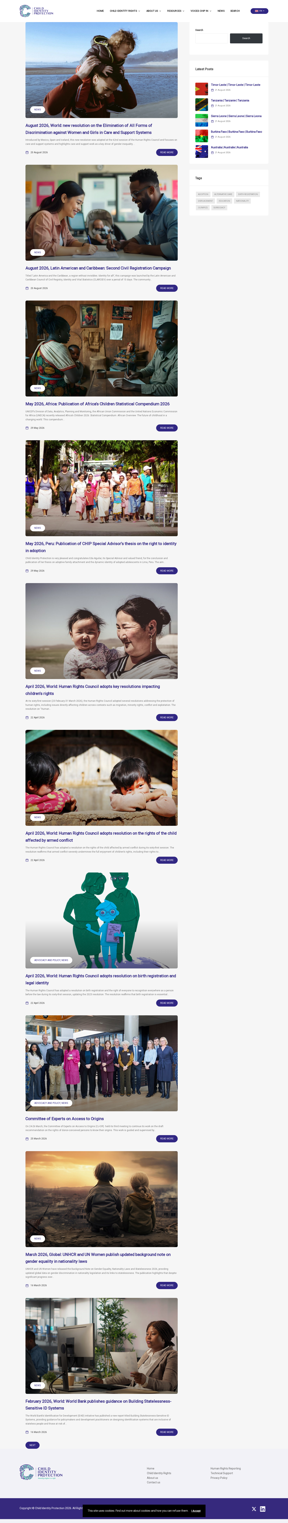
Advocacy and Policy (47, 960)
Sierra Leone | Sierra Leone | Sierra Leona (236, 116)
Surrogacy (219, 208)
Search (235, 11)
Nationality (242, 201)
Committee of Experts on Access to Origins (64, 1118)
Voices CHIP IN (199, 11)
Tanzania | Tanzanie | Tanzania (230, 100)
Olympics (202, 208)
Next (32, 1445)
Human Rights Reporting (226, 1468)
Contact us (153, 1482)
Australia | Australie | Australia (229, 147)
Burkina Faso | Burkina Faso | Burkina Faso (236, 131)
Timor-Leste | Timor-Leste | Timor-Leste (235, 84)
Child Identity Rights (123, 11)
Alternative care (223, 194)
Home (100, 11)
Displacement (205, 201)
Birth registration (248, 194)
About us (152, 11)
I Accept (196, 1511)
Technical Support (222, 1473)
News (221, 11)
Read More (167, 152)
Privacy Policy (219, 1477)
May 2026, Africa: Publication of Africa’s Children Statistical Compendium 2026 (97, 404)
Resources (174, 11)
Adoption (203, 194)
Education (224, 201)
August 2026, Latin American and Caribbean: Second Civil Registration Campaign (98, 268)
